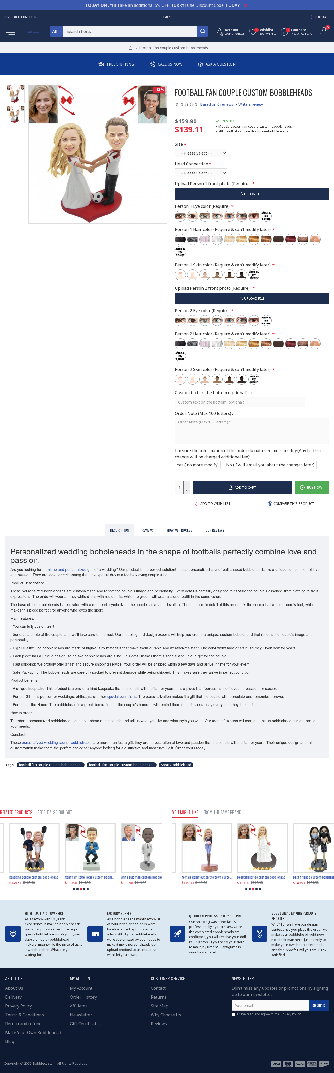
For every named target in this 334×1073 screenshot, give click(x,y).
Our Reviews (214, 530)
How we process (179, 530)
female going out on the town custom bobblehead (197, 877)
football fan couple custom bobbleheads (50, 764)
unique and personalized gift (69, 569)
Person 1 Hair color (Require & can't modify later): (223, 229)
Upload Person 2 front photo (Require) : (213, 288)
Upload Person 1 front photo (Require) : (213, 184)
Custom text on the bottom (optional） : (213, 392)
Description (119, 530)
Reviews (148, 530)
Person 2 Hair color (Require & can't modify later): (223, 334)
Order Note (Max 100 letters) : (204, 413)
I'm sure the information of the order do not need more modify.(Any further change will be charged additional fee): (248, 454)
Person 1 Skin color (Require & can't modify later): (223, 265)
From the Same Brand (222, 812)
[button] (74, 889)
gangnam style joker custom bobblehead (81, 877)
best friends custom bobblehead (306, 877)
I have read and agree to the (269, 1014)
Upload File (254, 194)
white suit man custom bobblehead (135, 877)
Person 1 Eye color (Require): (202, 206)
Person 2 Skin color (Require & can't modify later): (223, 369)
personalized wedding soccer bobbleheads (57, 742)
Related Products (16, 812)
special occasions (121, 696)
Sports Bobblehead (176, 764)
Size (179, 144)
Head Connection (191, 164)
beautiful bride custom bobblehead (252, 877)
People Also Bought (54, 812)
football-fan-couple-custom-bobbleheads (121, 764)
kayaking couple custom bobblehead (24, 877)
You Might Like (185, 812)
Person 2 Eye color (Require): (202, 310)
